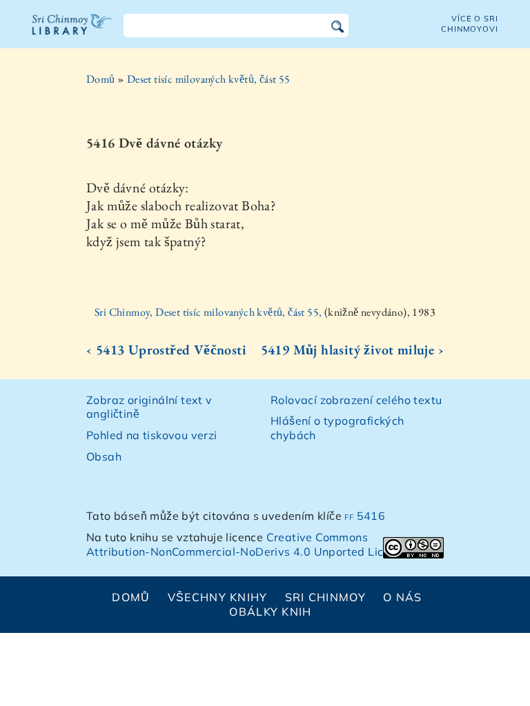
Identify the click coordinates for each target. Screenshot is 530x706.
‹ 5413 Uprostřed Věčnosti (166, 350)
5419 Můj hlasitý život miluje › (352, 350)
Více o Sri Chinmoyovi (469, 24)
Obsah (103, 456)
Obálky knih (270, 611)
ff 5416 (364, 516)
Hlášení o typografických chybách (337, 428)
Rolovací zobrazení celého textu (356, 400)
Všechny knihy (218, 597)
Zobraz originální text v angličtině (149, 407)
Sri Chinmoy (325, 597)
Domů (100, 79)
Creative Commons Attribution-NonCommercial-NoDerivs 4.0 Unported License (247, 544)
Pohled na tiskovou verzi (151, 435)
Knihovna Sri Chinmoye (72, 33)
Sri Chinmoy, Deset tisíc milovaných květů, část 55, (209, 312)
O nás (402, 597)
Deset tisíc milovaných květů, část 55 (209, 79)
